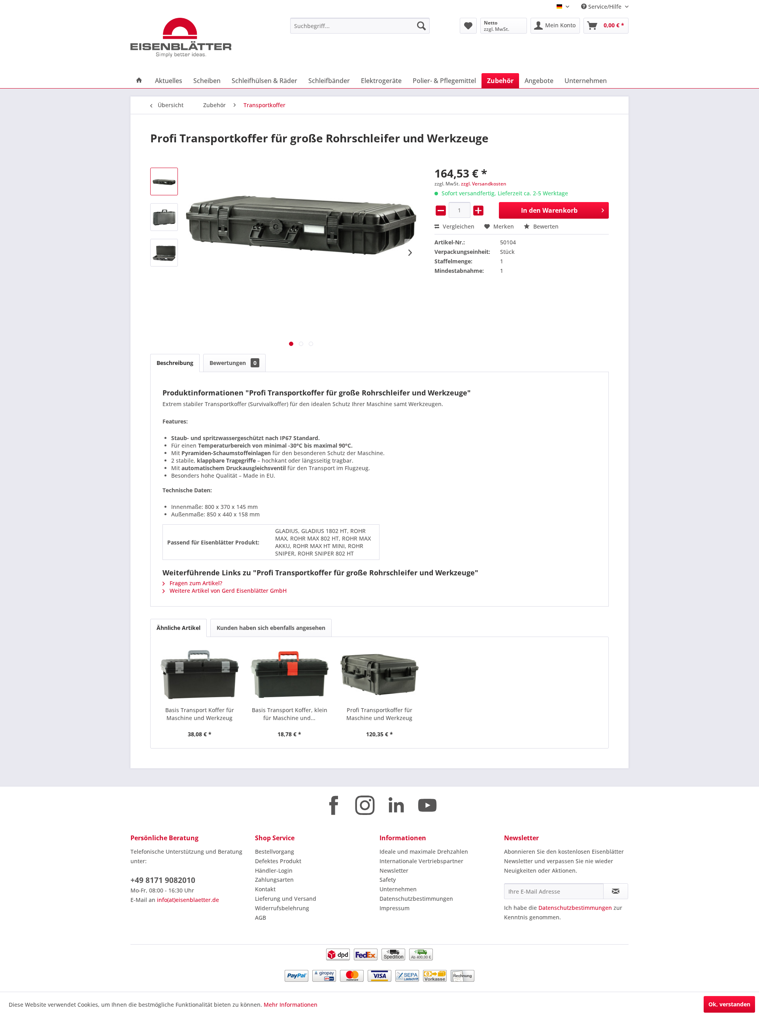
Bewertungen (233, 363)
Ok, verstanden (729, 1004)
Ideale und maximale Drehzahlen (424, 851)
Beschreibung (175, 363)
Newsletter (394, 870)
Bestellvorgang (274, 851)
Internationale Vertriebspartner (421, 861)
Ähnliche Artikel (178, 627)
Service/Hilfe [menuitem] (605, 6)
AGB (260, 917)
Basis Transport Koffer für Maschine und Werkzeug (199, 714)
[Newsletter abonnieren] (615, 891)
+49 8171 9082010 (162, 880)
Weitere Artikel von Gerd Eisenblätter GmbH (227, 590)
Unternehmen (398, 889)
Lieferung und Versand (285, 898)
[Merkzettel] (468, 26)
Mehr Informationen (290, 1004)
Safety (388, 879)
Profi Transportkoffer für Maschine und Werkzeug (379, 714)
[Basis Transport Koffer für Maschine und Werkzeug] (199, 674)
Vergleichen (457, 226)
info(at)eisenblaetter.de (188, 900)
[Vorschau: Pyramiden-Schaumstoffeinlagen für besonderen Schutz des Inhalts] (164, 253)
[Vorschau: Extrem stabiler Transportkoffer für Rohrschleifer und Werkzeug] (164, 181)
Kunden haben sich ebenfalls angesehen (271, 627)
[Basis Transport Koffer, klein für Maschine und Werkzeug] (290, 674)
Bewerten (545, 226)
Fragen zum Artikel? (195, 583)
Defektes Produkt (278, 861)
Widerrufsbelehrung (282, 908)
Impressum (395, 908)
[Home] (139, 80)
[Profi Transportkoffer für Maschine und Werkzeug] (379, 674)
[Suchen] (421, 26)
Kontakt (265, 889)
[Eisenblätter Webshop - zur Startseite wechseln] (191, 37)
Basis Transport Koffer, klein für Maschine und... (289, 714)
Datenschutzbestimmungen (416, 898)
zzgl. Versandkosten (483, 183)
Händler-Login (274, 870)
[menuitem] (360, 26)
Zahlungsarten (274, 879)
